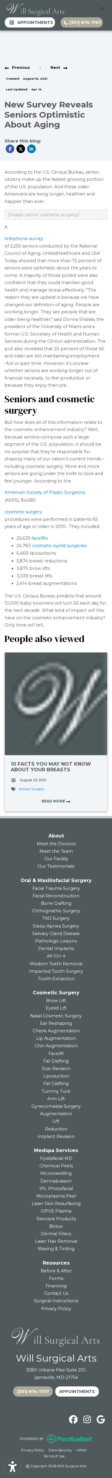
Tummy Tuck (56, 1091)
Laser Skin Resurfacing (56, 1203)
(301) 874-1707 (84, 22)
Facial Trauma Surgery (56, 888)
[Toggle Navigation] (102, 8)
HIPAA (81, 1450)
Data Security (60, 1450)
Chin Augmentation (56, 1045)
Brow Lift (56, 1000)
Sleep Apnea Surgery (56, 926)
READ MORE (54, 801)
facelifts (39, 538)
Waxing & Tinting (56, 1248)
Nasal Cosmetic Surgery (56, 1016)
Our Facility (56, 858)
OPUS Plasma (56, 1211)
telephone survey (23, 238)
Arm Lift (56, 1098)
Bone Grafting (56, 903)
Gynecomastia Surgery (56, 1106)
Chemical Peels (56, 1166)
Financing (56, 1286)
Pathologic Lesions (56, 941)
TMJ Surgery (56, 918)
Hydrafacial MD (56, 1158)
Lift (56, 1121)
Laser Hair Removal (56, 1241)
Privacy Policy (56, 1308)
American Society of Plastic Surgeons (44, 492)
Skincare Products (56, 1218)
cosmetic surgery (23, 512)
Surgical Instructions (56, 1301)
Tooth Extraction (56, 978)
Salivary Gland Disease (56, 933)
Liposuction (56, 1076)
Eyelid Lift (56, 1008)
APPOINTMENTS (77, 1391)
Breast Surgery (31, 789)
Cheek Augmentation (56, 1031)
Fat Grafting (56, 1061)
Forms (56, 1278)
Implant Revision (56, 1136)
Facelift (56, 1053)
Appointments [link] (34, 22)
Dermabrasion (56, 1181)
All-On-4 (56, 956)
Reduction (56, 1129)
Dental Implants (56, 948)
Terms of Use (54, 1456)
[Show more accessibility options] (12, 1467)
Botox (56, 1226)
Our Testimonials (56, 866)
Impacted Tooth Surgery (56, 971)
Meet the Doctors (56, 843)
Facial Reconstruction (56, 896)
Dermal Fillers (56, 1233)
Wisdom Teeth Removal (56, 963)
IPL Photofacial (56, 1188)
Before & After (56, 1271)
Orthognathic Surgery (56, 910)
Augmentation (56, 1113)
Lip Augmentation (56, 1038)
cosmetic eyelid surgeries (59, 545)
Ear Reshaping (56, 1023)
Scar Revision (56, 1068)
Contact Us (56, 1293)
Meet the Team (56, 851)
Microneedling (56, 1173)
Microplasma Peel (56, 1196)
